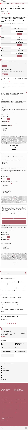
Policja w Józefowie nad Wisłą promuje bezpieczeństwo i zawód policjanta (7, 408)
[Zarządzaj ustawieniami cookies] (1, 428)
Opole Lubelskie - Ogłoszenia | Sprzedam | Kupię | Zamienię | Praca (17, 3)
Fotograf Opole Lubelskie (18, 389)
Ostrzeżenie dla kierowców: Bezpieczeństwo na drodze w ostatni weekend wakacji (7, 400)
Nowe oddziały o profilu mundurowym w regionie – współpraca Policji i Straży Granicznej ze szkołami (7, 406)
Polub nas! (3, 336)
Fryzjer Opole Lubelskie (5, 390)
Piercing (4, 368)
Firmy (5, 6)
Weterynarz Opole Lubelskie (6, 389)
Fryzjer (3, 377)
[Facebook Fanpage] (23, 1)
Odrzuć (14, 218)
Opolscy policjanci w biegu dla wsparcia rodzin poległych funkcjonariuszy (20, 402)
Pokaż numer (8, 121)
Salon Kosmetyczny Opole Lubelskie (19, 390)
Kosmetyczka (4, 379)
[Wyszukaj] (26, 1)
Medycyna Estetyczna (6, 370)
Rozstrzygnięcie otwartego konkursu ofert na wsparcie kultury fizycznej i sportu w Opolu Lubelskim (7, 403)
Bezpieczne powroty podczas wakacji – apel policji (20, 399)
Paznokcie (4, 372)
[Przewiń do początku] (26, 428)
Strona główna (2, 6)
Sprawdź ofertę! (4, 66)
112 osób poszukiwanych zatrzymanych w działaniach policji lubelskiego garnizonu (20, 405)
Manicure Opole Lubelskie (6, 351)
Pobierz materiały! (4, 74)
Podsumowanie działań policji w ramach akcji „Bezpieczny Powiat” (20, 408)
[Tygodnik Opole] (3, 1)
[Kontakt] (24, 1)
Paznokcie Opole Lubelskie (21, 351)
